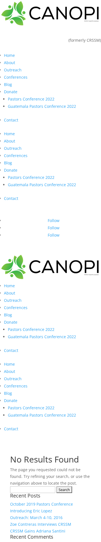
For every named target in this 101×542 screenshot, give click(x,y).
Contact (11, 120)
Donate (10, 91)
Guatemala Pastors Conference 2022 (42, 106)
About (9, 62)
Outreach (13, 70)
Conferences (15, 77)
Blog (8, 84)
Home (9, 55)
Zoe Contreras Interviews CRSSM (40, 524)
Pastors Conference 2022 (31, 99)
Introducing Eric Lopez (31, 510)
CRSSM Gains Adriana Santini (37, 531)
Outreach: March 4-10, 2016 (36, 517)
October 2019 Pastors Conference (41, 504)
